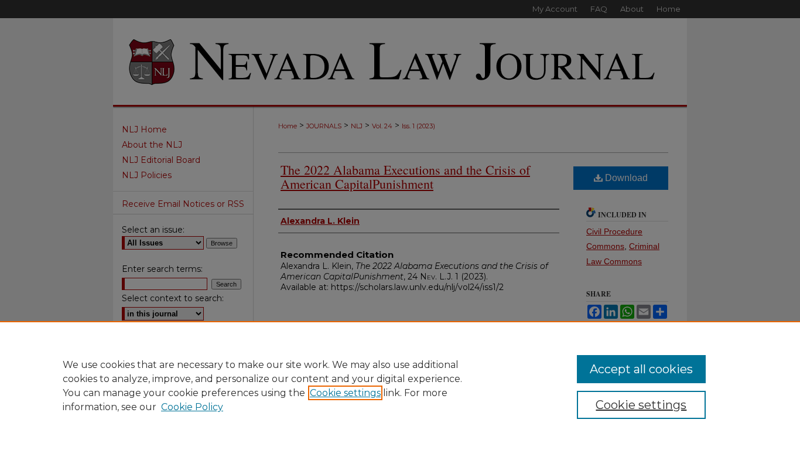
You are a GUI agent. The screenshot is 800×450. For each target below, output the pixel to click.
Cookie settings (345, 392)
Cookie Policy (192, 406)
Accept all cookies (641, 369)
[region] (400, 385)
